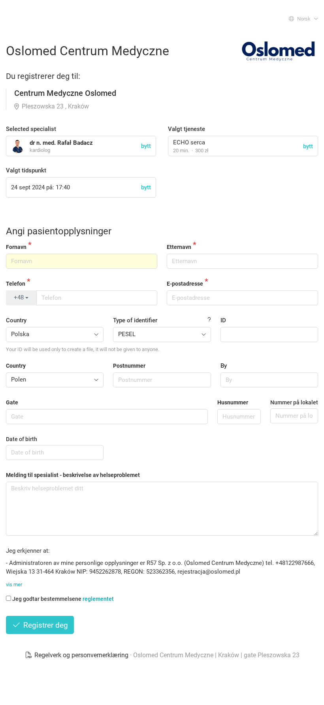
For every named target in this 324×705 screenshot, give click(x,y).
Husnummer (232, 402)
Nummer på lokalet (294, 402)
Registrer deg (44, 625)
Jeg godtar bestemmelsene (63, 599)
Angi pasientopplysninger (58, 231)
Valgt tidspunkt (26, 170)
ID (223, 320)
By (223, 365)
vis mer (14, 584)
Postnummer (129, 366)
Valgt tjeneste (186, 129)
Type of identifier (135, 320)
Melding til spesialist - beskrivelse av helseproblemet (73, 475)
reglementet (98, 599)
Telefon (15, 284)
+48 (19, 297)
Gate (12, 402)
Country (16, 320)
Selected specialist (31, 129)
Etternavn (179, 247)
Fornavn (16, 247)
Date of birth (21, 439)
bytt (308, 146)
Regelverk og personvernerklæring (81, 655)
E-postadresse (185, 284)
